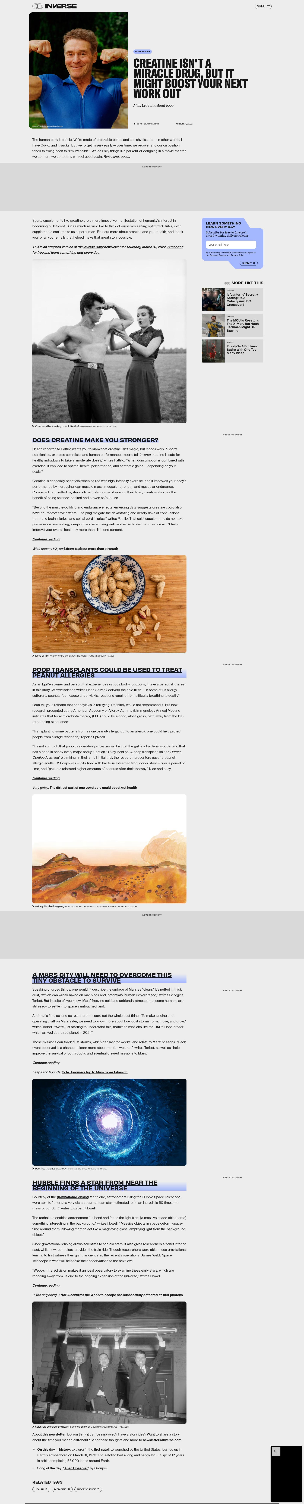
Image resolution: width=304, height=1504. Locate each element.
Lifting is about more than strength (91, 549)
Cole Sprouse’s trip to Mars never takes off (95, 1072)
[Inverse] (61, 6)
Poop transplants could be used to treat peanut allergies (107, 672)
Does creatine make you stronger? (95, 440)
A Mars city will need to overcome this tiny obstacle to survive (102, 977)
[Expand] (274, 1449)
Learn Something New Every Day (223, 224)
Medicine (60, 1489)
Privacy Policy (238, 255)
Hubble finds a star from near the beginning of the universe (94, 1185)
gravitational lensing (73, 1197)
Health (39, 1489)
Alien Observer (76, 1468)
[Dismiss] (298, 1449)
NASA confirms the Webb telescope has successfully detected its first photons (122, 1295)
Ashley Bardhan (149, 123)
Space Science (86, 1489)
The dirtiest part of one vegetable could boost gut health (93, 787)
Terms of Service (218, 255)
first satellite (104, 1449)
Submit (247, 263)
